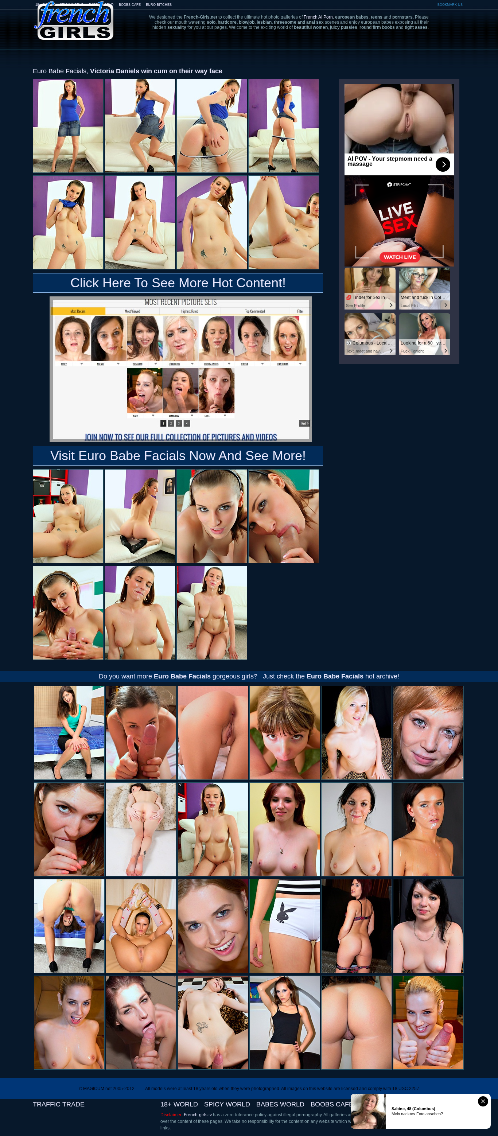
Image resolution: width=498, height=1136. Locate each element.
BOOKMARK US (450, 5)
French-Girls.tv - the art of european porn (74, 15)
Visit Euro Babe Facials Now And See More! (178, 455)
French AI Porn (318, 17)
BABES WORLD (280, 1104)
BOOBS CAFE (130, 5)
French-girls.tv (198, 1114)
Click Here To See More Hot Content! (178, 282)
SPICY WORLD (227, 1104)
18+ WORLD (179, 1104)
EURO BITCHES (159, 5)
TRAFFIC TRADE (59, 1104)
